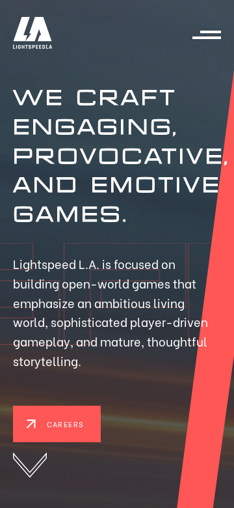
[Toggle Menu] (206, 35)
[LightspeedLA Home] (32, 35)
